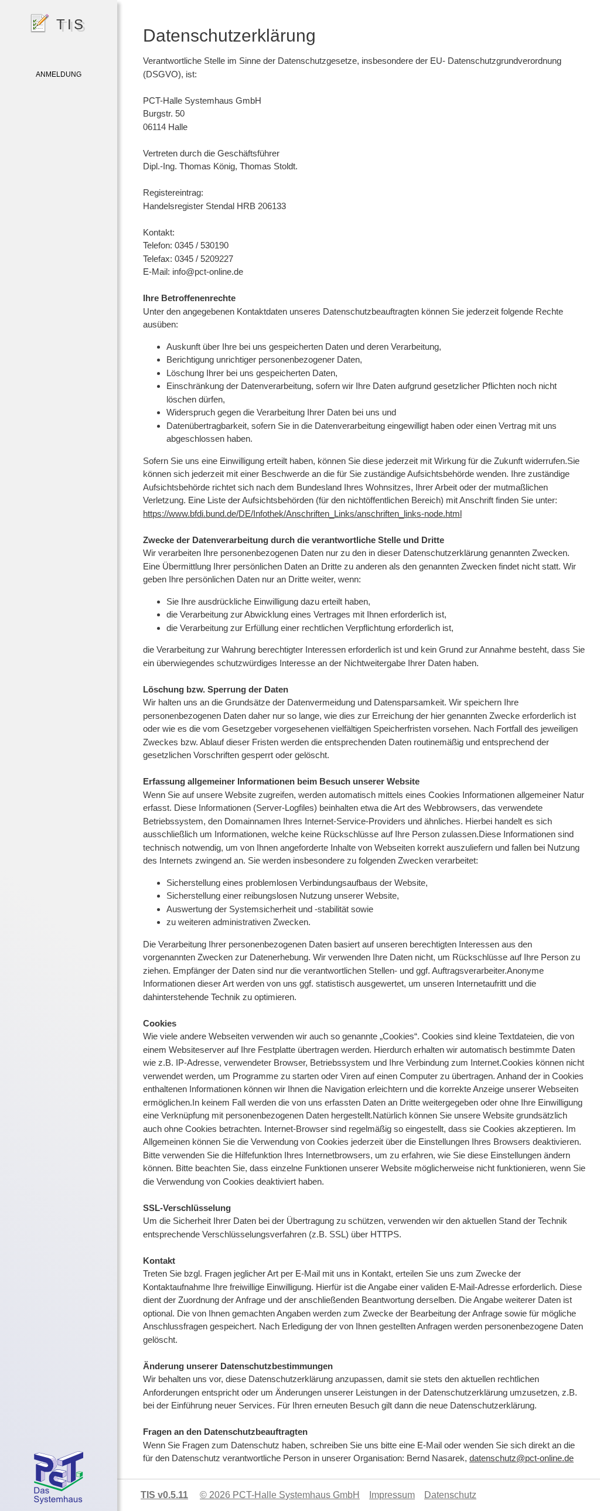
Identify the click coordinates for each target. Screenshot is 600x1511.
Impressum (392, 1495)
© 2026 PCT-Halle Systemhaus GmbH (280, 1495)
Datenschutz (450, 1495)
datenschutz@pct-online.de (521, 1458)
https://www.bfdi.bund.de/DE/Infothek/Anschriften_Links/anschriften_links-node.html (302, 514)
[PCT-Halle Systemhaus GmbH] (58, 1480)
